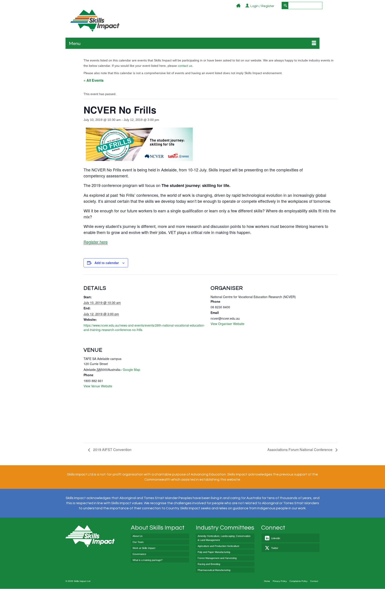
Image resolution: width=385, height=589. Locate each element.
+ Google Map (130, 369)
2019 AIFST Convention (111, 449)
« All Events (94, 80)
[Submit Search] (285, 5)
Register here (96, 242)
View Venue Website (98, 386)
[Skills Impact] (95, 20)
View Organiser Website (227, 323)
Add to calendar (106, 262)
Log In (276, 6)
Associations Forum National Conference (300, 449)
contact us (185, 65)
